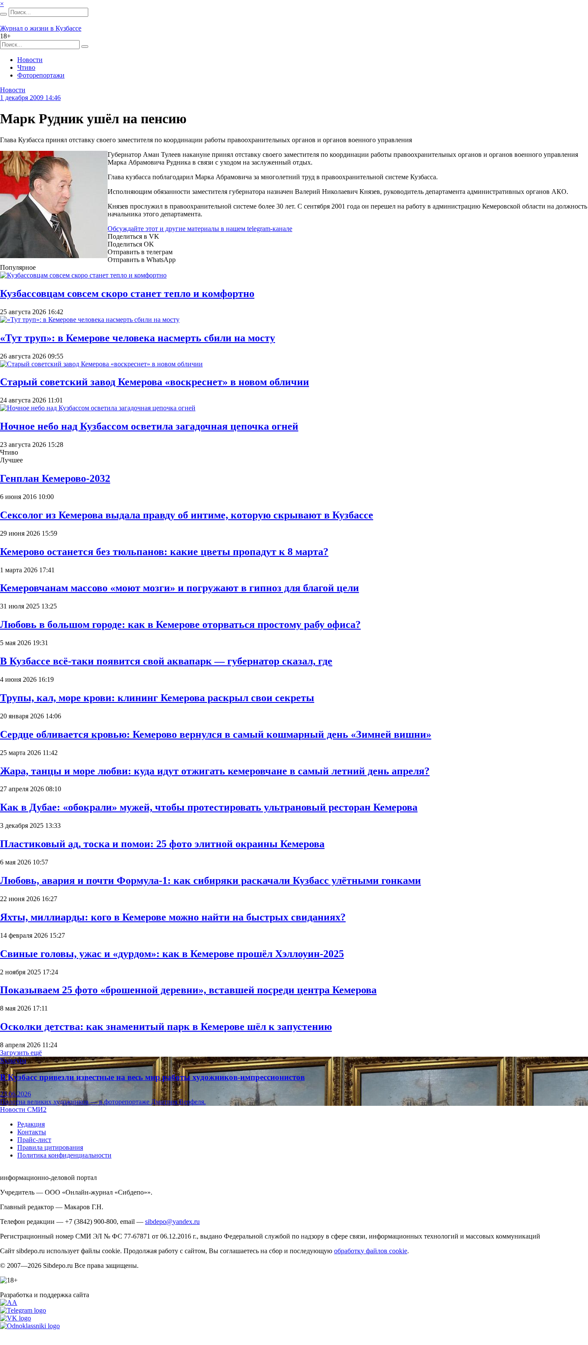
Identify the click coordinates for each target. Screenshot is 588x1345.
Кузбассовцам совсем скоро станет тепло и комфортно (127, 293)
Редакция (31, 1124)
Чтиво (26, 67)
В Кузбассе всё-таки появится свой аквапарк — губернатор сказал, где (166, 661)
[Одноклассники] (30, 1325)
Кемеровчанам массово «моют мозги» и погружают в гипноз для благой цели (179, 587)
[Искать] (3, 14)
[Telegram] (23, 1310)
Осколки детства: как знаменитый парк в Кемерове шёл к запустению (166, 1026)
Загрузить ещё (21, 1052)
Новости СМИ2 (23, 1109)
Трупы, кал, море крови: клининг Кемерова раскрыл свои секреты (157, 697)
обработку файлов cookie (370, 1251)
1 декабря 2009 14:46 (30, 97)
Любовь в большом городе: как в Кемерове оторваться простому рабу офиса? (180, 624)
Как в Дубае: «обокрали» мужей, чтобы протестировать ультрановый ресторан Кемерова (209, 807)
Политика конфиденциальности (64, 1155)
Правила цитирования (50, 1147)
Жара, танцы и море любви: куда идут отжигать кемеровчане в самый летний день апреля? (215, 771)
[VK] (15, 1318)
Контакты (31, 1132)
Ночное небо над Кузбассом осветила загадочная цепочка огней (149, 426)
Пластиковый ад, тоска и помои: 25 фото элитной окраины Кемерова (162, 843)
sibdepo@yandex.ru (172, 1221)
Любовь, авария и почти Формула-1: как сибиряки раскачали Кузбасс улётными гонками (210, 880)
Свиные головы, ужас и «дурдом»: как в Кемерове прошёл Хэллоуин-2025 (172, 953)
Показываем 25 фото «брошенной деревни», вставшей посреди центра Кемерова (188, 989)
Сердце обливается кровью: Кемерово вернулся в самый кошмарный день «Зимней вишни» (215, 734)
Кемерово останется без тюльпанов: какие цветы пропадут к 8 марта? (164, 551)
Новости (30, 59)
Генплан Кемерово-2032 (55, 478)
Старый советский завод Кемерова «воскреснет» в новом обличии (154, 381)
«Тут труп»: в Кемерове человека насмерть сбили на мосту (137, 337)
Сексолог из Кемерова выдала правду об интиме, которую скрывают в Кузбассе (186, 515)
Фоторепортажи (41, 75)
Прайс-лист (34, 1139)
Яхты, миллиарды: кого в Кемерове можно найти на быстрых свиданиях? (173, 917)
